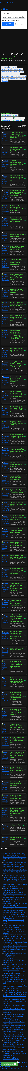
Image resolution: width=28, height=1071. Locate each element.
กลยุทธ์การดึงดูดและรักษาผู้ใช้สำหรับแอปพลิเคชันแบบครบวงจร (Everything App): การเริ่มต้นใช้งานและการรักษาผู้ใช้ (14, 912)
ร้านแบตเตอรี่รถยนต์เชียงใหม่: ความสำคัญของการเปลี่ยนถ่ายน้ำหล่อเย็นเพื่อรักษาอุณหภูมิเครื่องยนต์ (15, 1022)
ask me (4, 3)
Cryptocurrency (6, 69)
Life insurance (15, 76)
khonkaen (22, 78)
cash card (21, 72)
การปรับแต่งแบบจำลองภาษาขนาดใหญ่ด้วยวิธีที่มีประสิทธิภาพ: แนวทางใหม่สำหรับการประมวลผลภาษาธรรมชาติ (15, 986)
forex (15, 72)
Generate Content (8, 24)
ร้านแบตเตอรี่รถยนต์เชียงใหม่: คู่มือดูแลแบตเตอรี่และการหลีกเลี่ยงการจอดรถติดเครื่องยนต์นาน (14, 1010)
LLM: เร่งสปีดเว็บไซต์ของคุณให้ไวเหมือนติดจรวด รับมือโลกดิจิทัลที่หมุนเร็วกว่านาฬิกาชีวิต (15, 871)
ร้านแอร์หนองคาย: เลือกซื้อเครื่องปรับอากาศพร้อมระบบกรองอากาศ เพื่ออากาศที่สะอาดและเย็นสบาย (15, 1053)
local (16, 118)
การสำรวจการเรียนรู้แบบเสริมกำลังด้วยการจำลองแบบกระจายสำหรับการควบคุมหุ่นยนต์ (15, 981)
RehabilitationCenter (13, 74)
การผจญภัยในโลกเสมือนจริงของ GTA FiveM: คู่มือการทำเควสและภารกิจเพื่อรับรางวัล (14, 921)
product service (7, 120)
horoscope (5, 67)
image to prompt (8, 118)
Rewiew (4, 74)
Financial (23, 76)
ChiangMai (5, 81)
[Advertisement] (14, 39)
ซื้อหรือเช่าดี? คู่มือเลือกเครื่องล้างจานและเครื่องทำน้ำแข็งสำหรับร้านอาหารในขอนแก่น (14, 881)
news (22, 118)
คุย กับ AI (10, 3)
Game (14, 67)
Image (16, 115)
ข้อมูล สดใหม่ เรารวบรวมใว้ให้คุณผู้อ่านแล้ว (13, 853)
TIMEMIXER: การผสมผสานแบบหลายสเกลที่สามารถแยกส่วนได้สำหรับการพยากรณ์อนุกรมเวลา (14, 1001)
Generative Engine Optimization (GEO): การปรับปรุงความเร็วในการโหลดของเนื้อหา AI (14, 931)
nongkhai (15, 69)
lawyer (21, 69)
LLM (10, 67)
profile (16, 120)
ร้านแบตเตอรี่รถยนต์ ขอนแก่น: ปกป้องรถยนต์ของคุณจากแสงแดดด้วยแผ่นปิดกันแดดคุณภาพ (13, 1016)
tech (3, 78)
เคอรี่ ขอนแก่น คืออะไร (9, 1057)
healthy (10, 72)
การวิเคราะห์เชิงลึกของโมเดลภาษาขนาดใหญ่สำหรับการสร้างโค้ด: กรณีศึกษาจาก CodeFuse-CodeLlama (14, 996)
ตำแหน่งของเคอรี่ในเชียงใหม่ (11, 1059)
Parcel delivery (6, 76)
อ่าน (15, 1063)
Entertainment (7, 115)
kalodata (4, 72)
